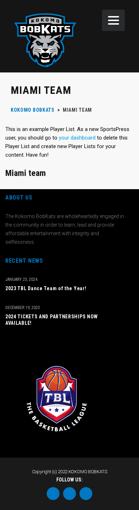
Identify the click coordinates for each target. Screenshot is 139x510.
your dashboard (77, 138)
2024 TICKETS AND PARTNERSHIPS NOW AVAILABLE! (51, 320)
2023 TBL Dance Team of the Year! (45, 288)
